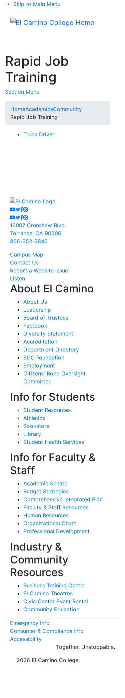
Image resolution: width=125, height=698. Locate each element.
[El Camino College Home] (52, 22)
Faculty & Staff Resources (55, 507)
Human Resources (46, 515)
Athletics (34, 418)
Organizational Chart (49, 523)
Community (67, 109)
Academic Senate (45, 483)
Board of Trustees (45, 317)
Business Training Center (54, 585)
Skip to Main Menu (36, 4)
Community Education (51, 609)
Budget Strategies (46, 491)
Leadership (37, 309)
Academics (39, 109)
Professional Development (56, 531)
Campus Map (26, 254)
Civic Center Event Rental (55, 601)
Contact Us (24, 262)
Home (17, 109)
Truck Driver (38, 134)
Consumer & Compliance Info (47, 631)
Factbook (35, 325)
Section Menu (22, 91)
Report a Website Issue (39, 270)
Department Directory (51, 349)
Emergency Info (30, 623)
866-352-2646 (29, 241)
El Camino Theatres (48, 593)
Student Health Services (53, 442)
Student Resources (47, 410)
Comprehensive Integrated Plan (63, 499)
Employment (39, 365)
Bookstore (36, 426)
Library (32, 434)
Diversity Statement (48, 333)
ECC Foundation (43, 357)
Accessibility (26, 639)
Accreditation (40, 341)
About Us (35, 301)
